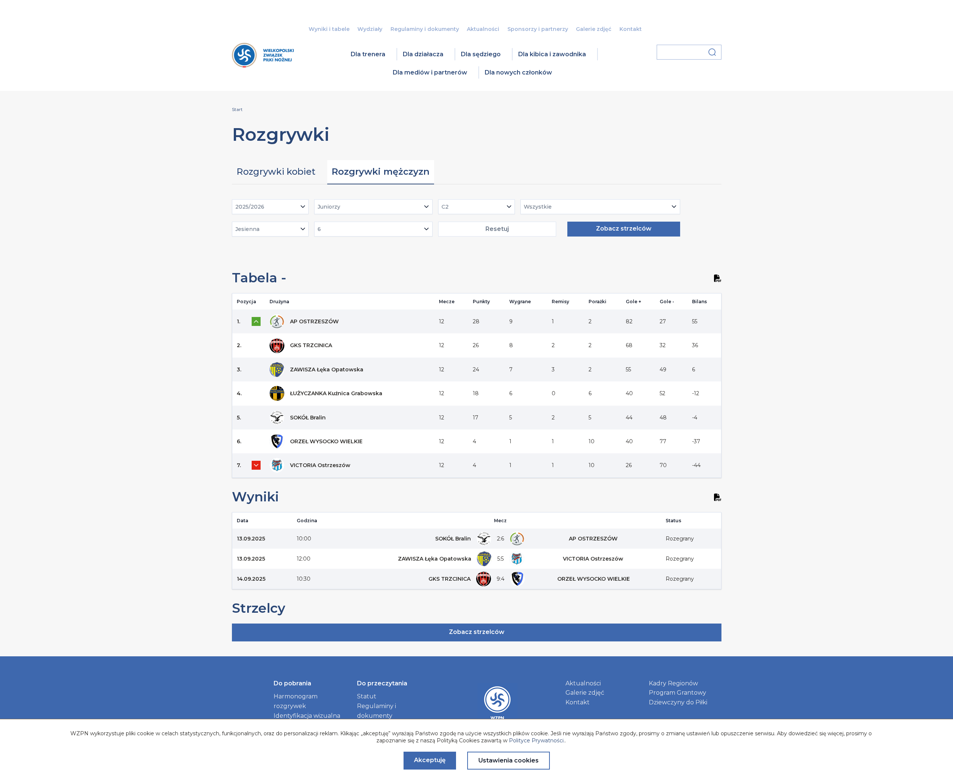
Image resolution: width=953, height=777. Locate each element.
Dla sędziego (481, 54)
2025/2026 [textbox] (249, 206)
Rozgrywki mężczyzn (381, 171)
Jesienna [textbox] (247, 229)
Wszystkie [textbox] (538, 206)
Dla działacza (423, 54)
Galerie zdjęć (593, 29)
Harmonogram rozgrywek (296, 701)
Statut (366, 696)
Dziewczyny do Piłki (678, 702)
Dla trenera (368, 54)
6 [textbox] (319, 229)
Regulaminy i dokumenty (425, 29)
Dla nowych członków (518, 72)
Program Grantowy (677, 692)
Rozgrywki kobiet (275, 171)
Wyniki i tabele (329, 29)
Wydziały (369, 29)
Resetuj (497, 228)
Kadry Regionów (673, 683)
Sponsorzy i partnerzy (537, 29)
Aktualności (483, 29)
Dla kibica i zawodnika (552, 54)
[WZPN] (263, 65)
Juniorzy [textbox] (329, 206)
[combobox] (270, 206)
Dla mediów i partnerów (430, 72)
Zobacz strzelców (623, 228)
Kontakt (630, 29)
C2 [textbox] (445, 206)
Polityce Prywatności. (537, 740)
